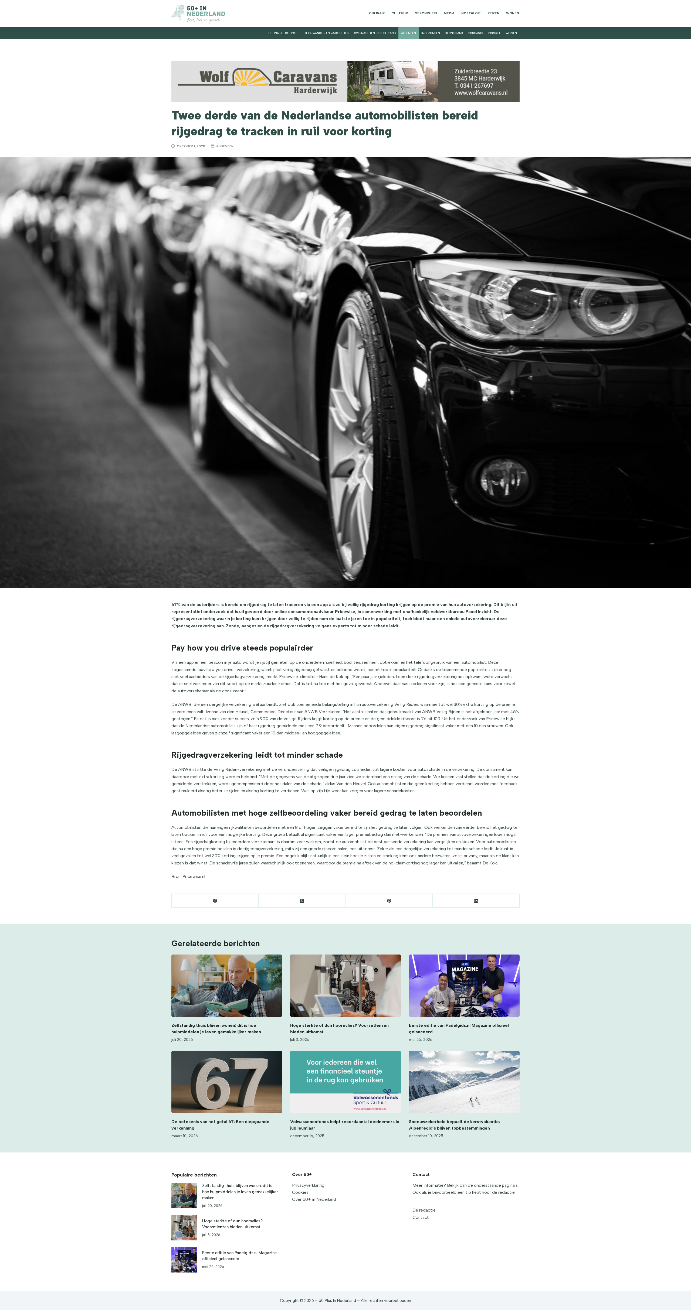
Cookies (300, 1192)
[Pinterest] (389, 901)
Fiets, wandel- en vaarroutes (326, 33)
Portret (494, 33)
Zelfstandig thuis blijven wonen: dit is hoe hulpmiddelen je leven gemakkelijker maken (240, 1191)
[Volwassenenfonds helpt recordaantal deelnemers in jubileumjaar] (345, 1082)
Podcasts (475, 33)
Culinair (377, 13)
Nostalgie (471, 13)
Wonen (512, 13)
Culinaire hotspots (283, 33)
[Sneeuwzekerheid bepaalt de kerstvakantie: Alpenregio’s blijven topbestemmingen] (464, 1082)
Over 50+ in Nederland (314, 1199)
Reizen (493, 13)
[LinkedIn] (476, 901)
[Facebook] (215, 901)
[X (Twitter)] (302, 901)
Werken (511, 33)
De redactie (424, 1210)
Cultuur (399, 13)
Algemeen (408, 33)
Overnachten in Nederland (375, 33)
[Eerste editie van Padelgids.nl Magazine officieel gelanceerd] (464, 986)
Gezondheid (426, 13)
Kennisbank (454, 33)
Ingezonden (430, 33)
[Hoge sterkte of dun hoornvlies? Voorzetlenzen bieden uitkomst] (345, 986)
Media (449, 13)
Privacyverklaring (308, 1185)
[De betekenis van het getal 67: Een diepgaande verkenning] (226, 1082)
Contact (420, 1217)
